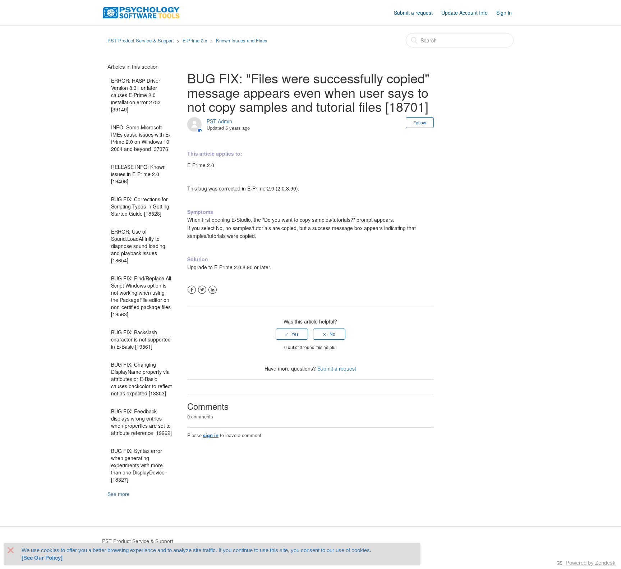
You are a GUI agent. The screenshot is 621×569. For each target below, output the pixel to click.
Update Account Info (464, 12)
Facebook (191, 289)
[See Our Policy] (42, 558)
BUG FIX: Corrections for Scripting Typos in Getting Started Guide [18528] (140, 206)
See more (118, 493)
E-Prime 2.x (195, 40)
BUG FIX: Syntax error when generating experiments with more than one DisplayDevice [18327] (138, 465)
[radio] (292, 334)
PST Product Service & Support (140, 40)
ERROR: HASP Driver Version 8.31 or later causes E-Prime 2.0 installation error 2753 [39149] (136, 95)
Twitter (202, 289)
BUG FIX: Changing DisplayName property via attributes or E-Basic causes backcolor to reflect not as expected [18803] (141, 379)
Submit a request (413, 12)
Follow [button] (419, 122)
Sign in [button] (504, 12)
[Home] (141, 11)
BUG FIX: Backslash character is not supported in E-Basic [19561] (141, 339)
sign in (210, 435)
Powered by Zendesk (591, 563)
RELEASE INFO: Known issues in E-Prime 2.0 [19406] (138, 174)
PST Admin (219, 121)
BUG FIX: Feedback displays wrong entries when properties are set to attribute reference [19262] (141, 422)
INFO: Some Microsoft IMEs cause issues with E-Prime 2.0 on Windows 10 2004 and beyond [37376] (140, 138)
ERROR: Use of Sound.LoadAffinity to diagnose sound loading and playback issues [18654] (138, 246)
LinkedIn (212, 289)
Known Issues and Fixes (241, 40)
